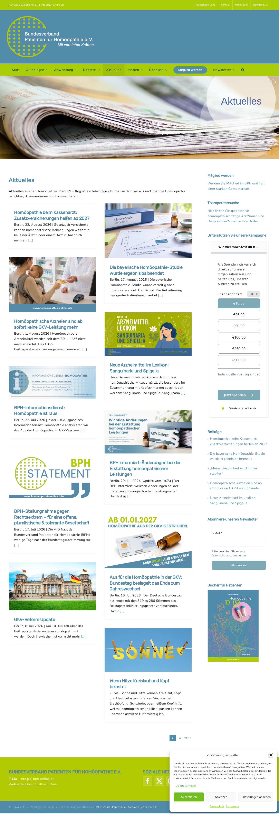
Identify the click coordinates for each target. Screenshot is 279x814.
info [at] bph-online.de (37, 779)
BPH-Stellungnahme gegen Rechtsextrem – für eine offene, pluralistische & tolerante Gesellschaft (51, 517)
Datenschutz (217, 806)
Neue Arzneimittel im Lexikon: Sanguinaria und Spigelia (139, 368)
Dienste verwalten (186, 785)
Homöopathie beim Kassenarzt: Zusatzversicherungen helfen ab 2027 (51, 215)
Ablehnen (221, 797)
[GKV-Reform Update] (52, 586)
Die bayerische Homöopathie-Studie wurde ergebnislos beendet (146, 270)
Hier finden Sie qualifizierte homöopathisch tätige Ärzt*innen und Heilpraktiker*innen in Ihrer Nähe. (236, 216)
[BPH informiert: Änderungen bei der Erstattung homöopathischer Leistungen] (148, 431)
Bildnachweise (148, 807)
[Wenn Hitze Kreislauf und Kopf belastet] (148, 650)
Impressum (232, 806)
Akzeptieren (189, 797)
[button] (271, 755)
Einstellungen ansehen (256, 797)
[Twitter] (159, 781)
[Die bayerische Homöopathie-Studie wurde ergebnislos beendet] (148, 230)
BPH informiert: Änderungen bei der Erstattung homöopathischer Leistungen (145, 468)
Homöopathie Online (41, 784)
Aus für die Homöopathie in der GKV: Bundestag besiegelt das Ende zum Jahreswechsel (146, 583)
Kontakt (132, 807)
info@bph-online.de (52, 5)
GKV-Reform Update (34, 619)
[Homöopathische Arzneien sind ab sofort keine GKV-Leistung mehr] (52, 284)
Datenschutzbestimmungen (230, 555)
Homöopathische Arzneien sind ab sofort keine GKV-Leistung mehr (48, 324)
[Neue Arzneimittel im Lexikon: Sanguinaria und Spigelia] (148, 334)
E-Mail (217, 533)
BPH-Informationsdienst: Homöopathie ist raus (39, 410)
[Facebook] (147, 781)
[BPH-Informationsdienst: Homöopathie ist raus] (52, 382)
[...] (30, 240)
